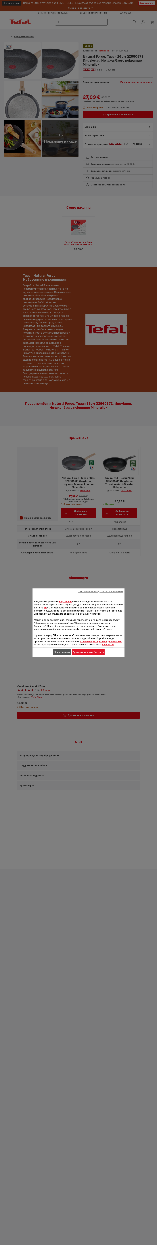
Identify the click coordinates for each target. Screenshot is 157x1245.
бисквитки (108, 644)
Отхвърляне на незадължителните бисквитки (100, 591)
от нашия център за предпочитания (101, 641)
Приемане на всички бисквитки (88, 652)
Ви (45, 607)
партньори (65, 601)
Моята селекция (62, 652)
